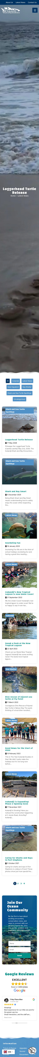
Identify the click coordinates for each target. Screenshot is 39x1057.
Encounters (24, 1054)
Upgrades (23, 1048)
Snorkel (22, 1051)
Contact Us (32, 2)
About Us (9, 2)
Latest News (20, 2)
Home (13, 196)
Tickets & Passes (9, 1048)
